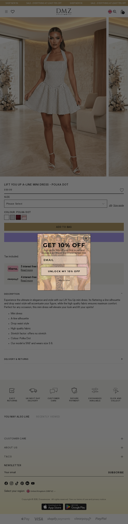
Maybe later (64, 280)
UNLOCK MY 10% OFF (64, 271)
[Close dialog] (86, 238)
